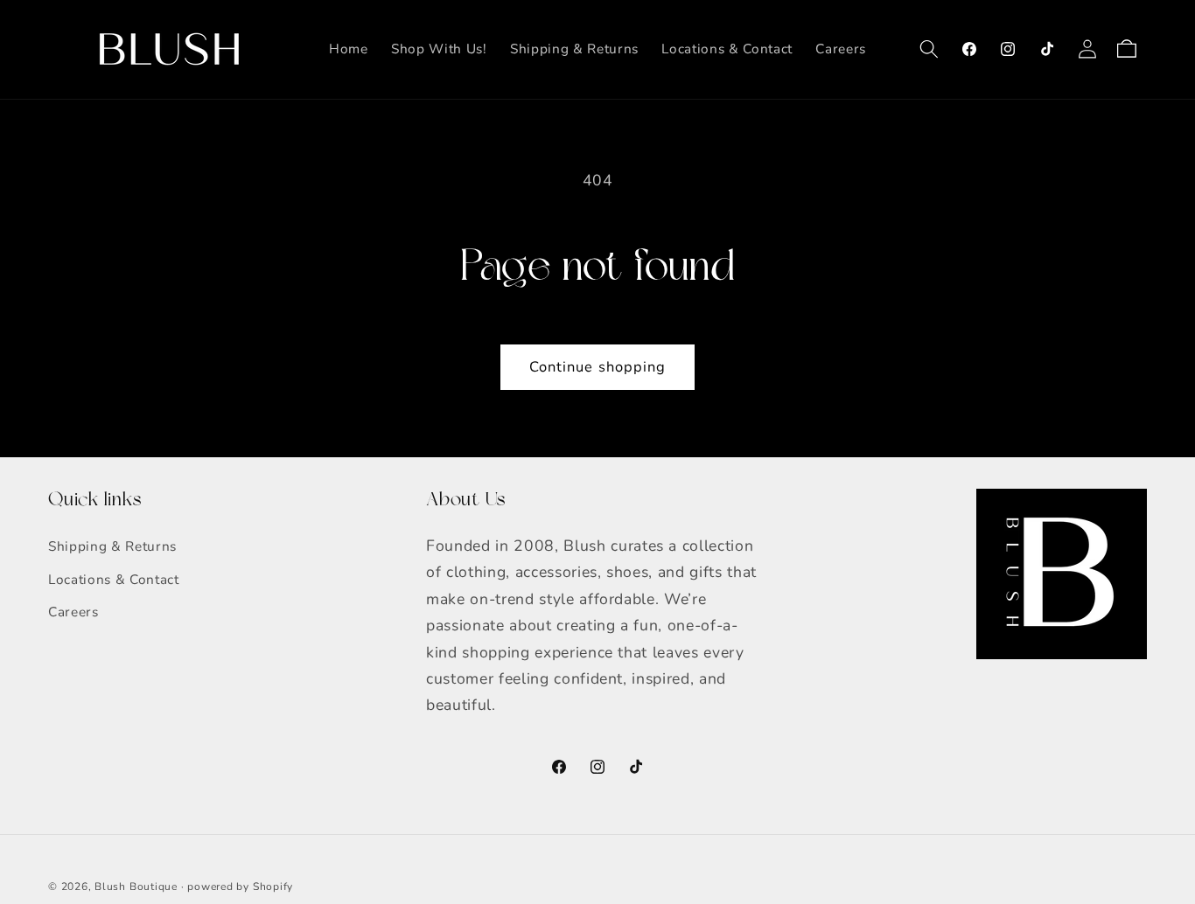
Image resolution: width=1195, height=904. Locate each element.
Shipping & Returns (112, 546)
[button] (929, 49)
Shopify (273, 887)
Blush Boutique (136, 887)
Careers (73, 611)
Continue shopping (598, 367)
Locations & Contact (113, 579)
